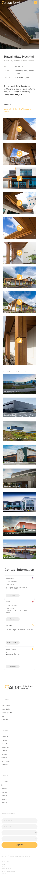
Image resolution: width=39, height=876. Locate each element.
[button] (35, 2)
